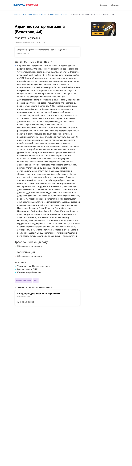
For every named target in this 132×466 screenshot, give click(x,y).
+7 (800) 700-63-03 (25, 302)
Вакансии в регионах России (35, 14)
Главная (103, 5)
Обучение (114, 5)
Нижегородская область (60, 14)
